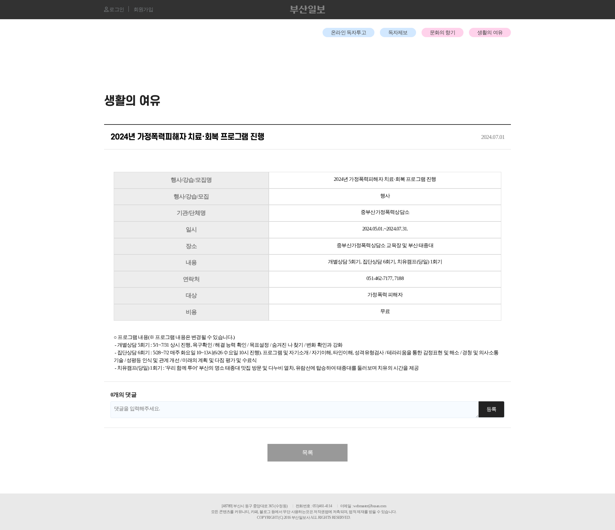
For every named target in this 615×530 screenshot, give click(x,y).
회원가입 (143, 9)
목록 (307, 452)
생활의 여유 (490, 32)
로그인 (116, 9)
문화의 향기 (442, 32)
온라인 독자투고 (348, 32)
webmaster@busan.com (369, 506)
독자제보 (398, 32)
